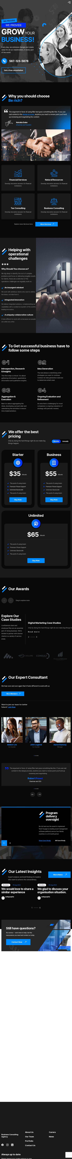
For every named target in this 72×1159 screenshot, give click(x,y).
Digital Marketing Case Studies (44, 623)
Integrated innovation (14, 300)
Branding (42, 885)
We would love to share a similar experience (17, 890)
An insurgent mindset (14, 287)
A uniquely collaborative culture (19, 315)
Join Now (11, 707)
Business (6, 885)
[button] (4, 600)
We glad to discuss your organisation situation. (52, 890)
